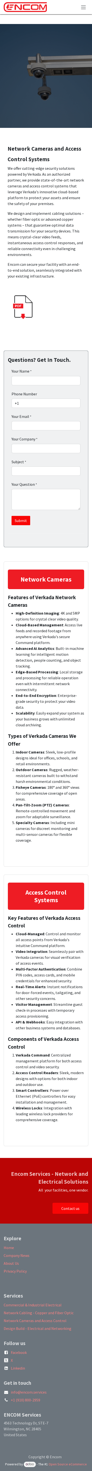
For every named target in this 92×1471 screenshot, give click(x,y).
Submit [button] (21, 520)
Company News (16, 1255)
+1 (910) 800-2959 (25, 1400)
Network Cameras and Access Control (35, 1320)
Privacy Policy (15, 1271)
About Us (11, 1263)
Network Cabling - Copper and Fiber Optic (39, 1312)
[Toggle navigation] (83, 7)
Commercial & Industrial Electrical (33, 1304)
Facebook (19, 1352)
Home (9, 1247)
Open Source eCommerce (68, 1464)
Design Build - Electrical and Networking (37, 1328)
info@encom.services (29, 1392)
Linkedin (18, 1368)
